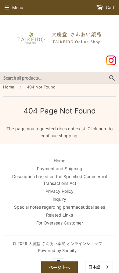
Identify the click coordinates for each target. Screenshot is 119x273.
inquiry (59, 199)
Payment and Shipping (59, 168)
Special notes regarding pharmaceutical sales (59, 207)
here (103, 128)
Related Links (59, 214)
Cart (109, 7)
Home (8, 86)
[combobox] (99, 267)
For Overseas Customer (59, 222)
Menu (17, 7)
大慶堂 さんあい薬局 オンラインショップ (65, 243)
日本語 (94, 266)
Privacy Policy (59, 191)
